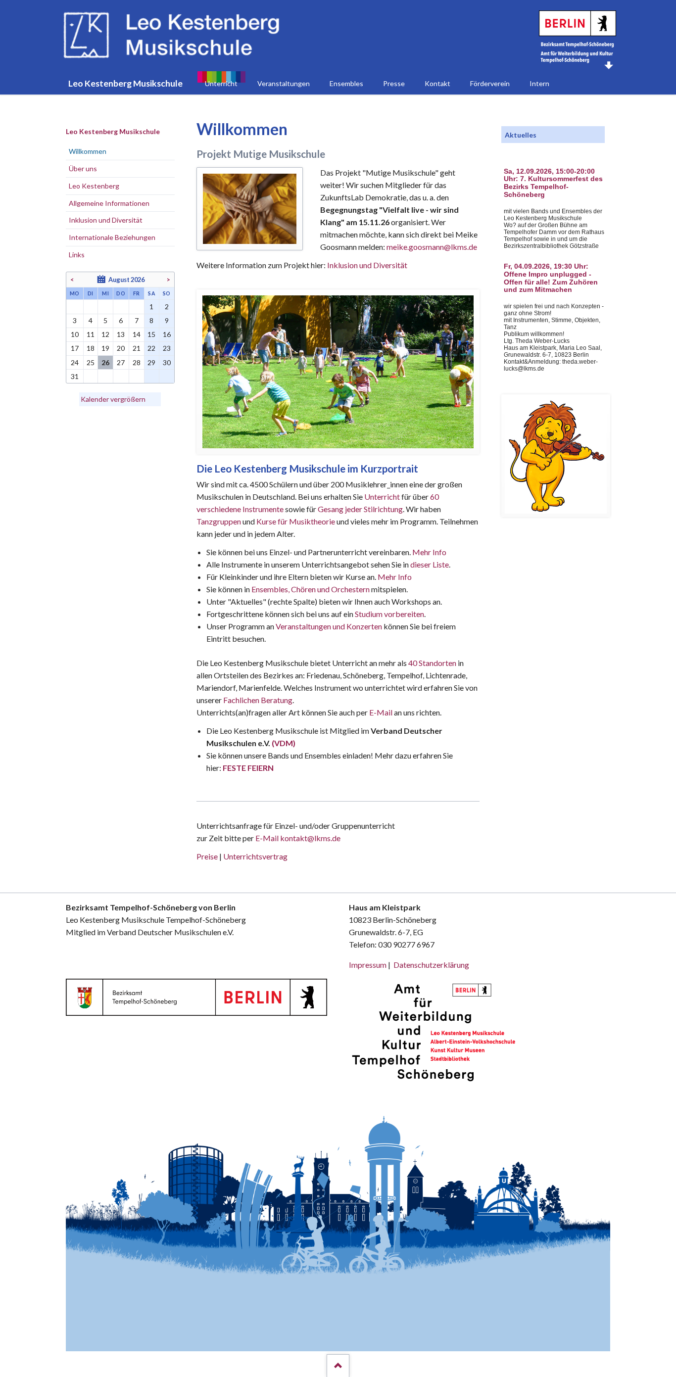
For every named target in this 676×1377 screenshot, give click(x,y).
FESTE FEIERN (248, 767)
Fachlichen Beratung (257, 700)
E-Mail (380, 712)
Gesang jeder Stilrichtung (360, 509)
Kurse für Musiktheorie (295, 521)
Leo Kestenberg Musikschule (113, 131)
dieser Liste (429, 564)
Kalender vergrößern (113, 399)
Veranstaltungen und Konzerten (329, 626)
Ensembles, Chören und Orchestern (310, 589)
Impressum (367, 964)
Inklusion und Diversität (367, 265)
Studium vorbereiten (389, 613)
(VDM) (283, 743)
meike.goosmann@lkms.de (431, 246)
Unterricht (382, 496)
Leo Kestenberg (94, 186)
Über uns (83, 168)
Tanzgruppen (219, 521)
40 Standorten (432, 662)
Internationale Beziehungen (112, 237)
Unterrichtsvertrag (255, 856)
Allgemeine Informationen (109, 203)
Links (77, 254)
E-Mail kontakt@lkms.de (297, 838)
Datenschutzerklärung (431, 964)
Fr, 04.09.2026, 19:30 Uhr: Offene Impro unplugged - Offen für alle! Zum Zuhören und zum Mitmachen (551, 278)
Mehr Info (429, 552)
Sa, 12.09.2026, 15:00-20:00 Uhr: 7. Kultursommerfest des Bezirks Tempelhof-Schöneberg (553, 183)
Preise (207, 856)
